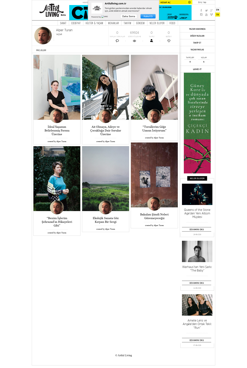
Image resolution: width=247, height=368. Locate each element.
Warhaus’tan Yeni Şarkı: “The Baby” (197, 268)
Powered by (96, 17)
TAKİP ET (197, 42)
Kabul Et (148, 16)
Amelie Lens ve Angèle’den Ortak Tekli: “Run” (197, 324)
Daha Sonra (128, 16)
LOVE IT (197, 69)
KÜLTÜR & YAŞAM (94, 23)
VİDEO (172, 23)
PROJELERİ (41, 50)
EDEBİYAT (76, 23)
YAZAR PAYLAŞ (197, 49)
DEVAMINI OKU (197, 229)
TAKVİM (127, 23)
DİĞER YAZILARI (197, 36)
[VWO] (104, 17)
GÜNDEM (140, 23)
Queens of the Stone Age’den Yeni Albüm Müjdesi (197, 213)
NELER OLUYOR (157, 23)
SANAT (63, 23)
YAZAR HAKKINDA (197, 29)
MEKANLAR (113, 23)
